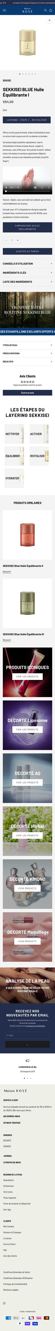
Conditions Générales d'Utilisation (18, 1278)
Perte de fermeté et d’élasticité (17, 1203)
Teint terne (8, 1191)
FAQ (5, 1250)
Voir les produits (27, 676)
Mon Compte (8, 1226)
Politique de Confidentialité (15, 1284)
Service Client (9, 1244)
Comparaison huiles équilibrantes (27, 227)
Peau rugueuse (9, 1197)
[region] (27, 1066)
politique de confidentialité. (35, 1026)
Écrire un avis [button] (27, 392)
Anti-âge (7, 1209)
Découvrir (7, 571)
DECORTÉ (7, 1140)
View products (27, 888)
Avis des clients (10, 1255)
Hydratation (8, 1180)
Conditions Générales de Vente (16, 1272)
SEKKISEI (7, 80)
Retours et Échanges (12, 1232)
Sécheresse (8, 1185)
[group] (27, 310)
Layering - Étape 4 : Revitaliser (27, 120)
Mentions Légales (10, 1289)
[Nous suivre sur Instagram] (4, 1303)
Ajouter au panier (27, 251)
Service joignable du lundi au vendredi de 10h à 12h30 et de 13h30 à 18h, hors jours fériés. (27, 1108)
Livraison (7, 1238)
